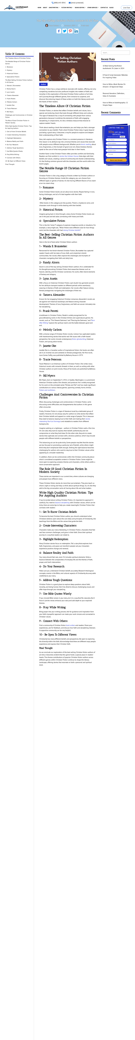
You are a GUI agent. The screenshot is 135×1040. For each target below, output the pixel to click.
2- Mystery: (8, 70)
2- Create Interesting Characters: (15, 135)
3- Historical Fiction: (12, 73)
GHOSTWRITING (54, 7)
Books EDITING (80, 7)
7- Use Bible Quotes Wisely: (14, 151)
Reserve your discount (116, 160)
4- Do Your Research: (11, 145)
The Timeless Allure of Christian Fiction (18, 58)
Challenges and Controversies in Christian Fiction (18, 116)
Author (43, 84)
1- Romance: (9, 67)
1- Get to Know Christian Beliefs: (15, 131)
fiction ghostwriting (79, 339)
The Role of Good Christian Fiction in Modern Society (17, 122)
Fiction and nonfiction (47, 390)
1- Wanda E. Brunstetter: (13, 85)
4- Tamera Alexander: (12, 95)
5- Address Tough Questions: (14, 148)
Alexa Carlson (54, 25)
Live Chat (126, 8)
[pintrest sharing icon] (70, 31)
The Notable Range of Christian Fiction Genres (17, 62)
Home (39, 7)
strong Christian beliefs (71, 230)
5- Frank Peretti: (10, 99)
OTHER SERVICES (92, 7)
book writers (70, 625)
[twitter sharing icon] (64, 31)
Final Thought (9, 164)
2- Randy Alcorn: (10, 89)
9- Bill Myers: (9, 112)
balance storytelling (62, 502)
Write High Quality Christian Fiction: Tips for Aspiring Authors (18, 127)
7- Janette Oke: (10, 105)
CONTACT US (104, 7)
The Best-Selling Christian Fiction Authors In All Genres (18, 81)
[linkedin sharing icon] (76, 31)
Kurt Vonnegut (55, 421)
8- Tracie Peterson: (11, 108)
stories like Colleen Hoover (69, 156)
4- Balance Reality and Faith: (14, 141)
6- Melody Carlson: (11, 102)
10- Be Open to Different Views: (15, 161)
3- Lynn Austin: (10, 92)
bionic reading (86, 144)
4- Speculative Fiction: (12, 77)
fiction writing (66, 7)
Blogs (111, 7)
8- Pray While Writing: (12, 154)
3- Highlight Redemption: (13, 138)
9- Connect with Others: (13, 158)
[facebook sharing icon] (58, 31)
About (45, 7)
